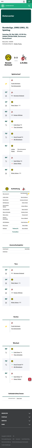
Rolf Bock (5, 228)
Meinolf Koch (5, 200)
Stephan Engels (24, 212)
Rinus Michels (25, 228)
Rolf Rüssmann (6, 202)
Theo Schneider (18, 127)
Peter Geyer (14, 105)
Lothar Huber (13, 150)
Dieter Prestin (25, 202)
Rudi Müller (17, 161)
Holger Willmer (18, 115)
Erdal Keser (17, 125)
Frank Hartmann (15, 83)
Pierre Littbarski (24, 218)
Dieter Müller (17, 163)
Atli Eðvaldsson (18, 139)
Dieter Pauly (18, 44)
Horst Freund (17, 137)
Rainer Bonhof (25, 209)
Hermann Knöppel (19, 95)
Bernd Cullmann (24, 197)
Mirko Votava (15, 173)
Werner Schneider (6, 212)
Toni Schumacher (16, 86)
